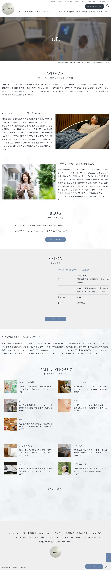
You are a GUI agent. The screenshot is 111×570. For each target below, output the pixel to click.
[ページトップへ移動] (107, 566)
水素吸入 (59, 489)
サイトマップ (67, 541)
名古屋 (50, 489)
